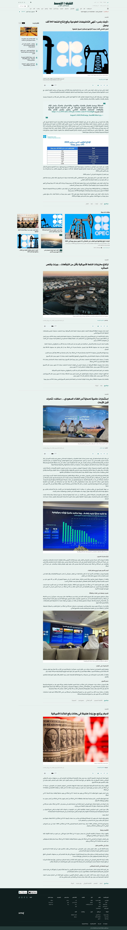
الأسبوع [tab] (20, 23)
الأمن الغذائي (89, 700)
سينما (76, 904)
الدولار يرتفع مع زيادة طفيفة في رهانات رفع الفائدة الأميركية (79, 713)
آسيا (100, 904)
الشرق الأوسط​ (89, 8)
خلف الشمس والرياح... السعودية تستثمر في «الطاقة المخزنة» (28, 64)
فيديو (42, 8)
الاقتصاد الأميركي (87, 883)
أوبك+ (96, 204)
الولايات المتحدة (98, 900)
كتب (76, 900)
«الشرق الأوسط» (102, 79)
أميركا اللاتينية (98, 908)
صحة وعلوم (67, 8)
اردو (98, 2)
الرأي (81, 8)
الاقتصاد (77, 8)
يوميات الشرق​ (56, 8)
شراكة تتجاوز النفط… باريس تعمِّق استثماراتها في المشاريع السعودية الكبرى (28, 52)
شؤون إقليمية (106, 908)
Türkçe (101, 2)
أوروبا (100, 902)
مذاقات (51, 900)
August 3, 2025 (75, 115)
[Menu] (107, 8)
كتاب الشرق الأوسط (89, 904)
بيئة (68, 904)
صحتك (68, 900)
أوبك (101, 204)
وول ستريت (78, 883)
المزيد (30, 8)
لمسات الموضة (51, 904)
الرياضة (50, 8)
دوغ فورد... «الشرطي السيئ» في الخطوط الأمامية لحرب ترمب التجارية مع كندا (28, 45)
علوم (68, 902)
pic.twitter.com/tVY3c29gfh (83, 112)
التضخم (95, 883)
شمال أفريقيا (105, 904)
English (104, 2)
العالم (84, 8)
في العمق (46, 8)
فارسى (95, 2)
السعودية (74, 700)
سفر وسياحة (51, 902)
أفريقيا (99, 906)
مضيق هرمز (81, 700)
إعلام (76, 906)
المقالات (91, 900)
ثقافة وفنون (72, 8)
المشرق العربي (105, 906)
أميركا (96, 385)
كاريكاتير (91, 902)
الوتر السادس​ (74, 902)
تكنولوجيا (61, 8)
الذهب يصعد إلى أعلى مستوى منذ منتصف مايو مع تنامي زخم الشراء (28, 39)
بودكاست (38, 8)
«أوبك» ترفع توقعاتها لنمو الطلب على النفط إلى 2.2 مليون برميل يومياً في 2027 (87, 241)
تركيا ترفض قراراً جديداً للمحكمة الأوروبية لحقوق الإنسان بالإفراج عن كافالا (87, 11)
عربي (107, 2)
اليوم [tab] (23, 23)
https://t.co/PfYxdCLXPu (62, 112)
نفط (92, 204)
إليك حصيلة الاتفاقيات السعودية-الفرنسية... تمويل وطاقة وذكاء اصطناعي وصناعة (28, 59)
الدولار (101, 883)
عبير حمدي (102, 448)
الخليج (106, 902)
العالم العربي (106, 900)
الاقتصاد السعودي (98, 700)
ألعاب (34, 8)
